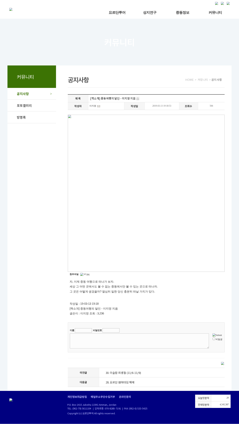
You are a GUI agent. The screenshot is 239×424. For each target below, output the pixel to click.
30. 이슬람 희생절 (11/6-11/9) (123, 373)
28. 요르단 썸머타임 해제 (120, 382)
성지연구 (149, 12)
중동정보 (182, 12)
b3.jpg (86, 274)
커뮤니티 (215, 12)
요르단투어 (117, 12)
